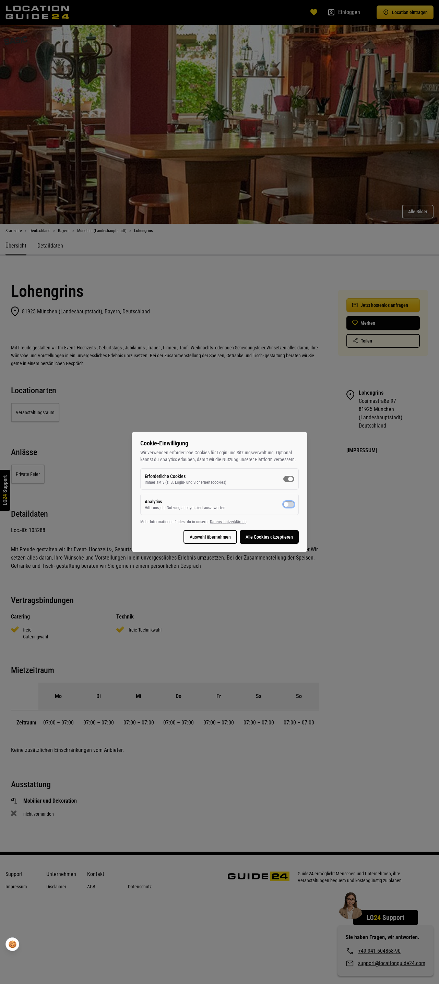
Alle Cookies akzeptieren (269, 537)
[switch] (288, 479)
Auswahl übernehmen (210, 537)
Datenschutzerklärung (228, 521)
